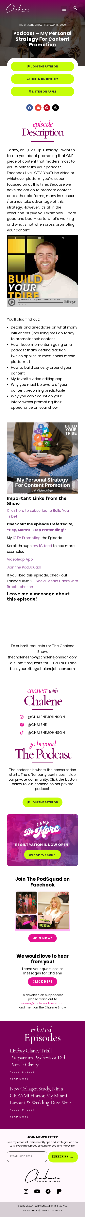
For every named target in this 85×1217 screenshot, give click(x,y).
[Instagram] (26, 1191)
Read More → (21, 1078)
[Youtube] (37, 1191)
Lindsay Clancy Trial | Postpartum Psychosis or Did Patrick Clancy (37, 1057)
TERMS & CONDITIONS (51, 1210)
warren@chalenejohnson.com (42, 1003)
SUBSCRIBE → (63, 1156)
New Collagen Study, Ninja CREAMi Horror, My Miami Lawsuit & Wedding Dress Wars (40, 1095)
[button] (64, 9)
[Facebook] (48, 1191)
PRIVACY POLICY (31, 1210)
